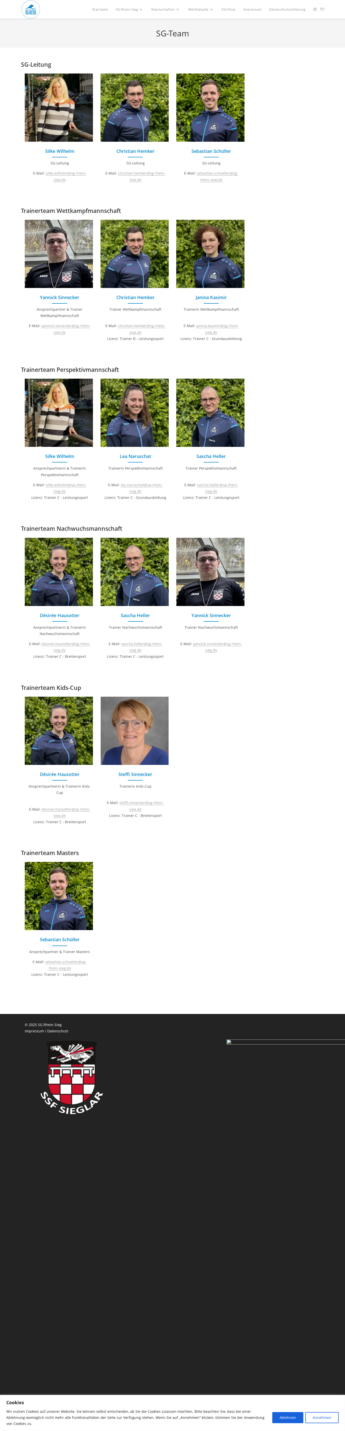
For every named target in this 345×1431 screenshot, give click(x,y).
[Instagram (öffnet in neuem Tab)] (314, 9)
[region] (172, 1413)
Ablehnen (288, 1417)
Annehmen (322, 1417)
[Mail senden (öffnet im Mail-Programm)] (322, 9)
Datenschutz (57, 1031)
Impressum (34, 1031)
